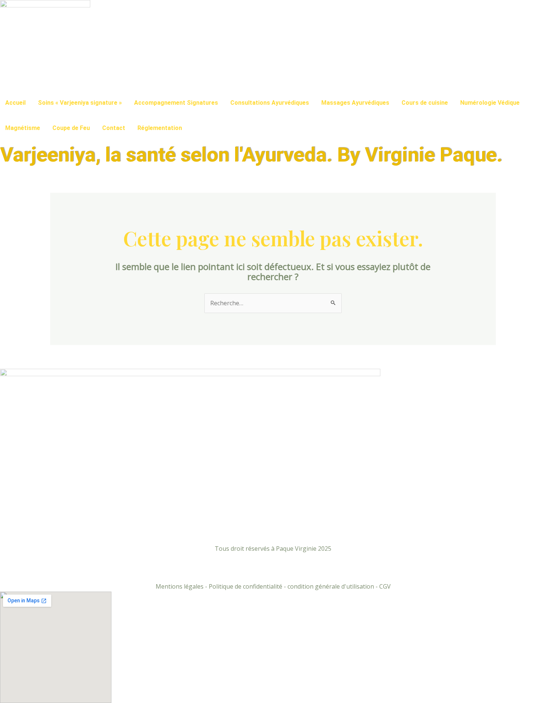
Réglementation (159, 127)
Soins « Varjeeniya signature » (80, 102)
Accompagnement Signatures (176, 102)
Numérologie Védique (490, 102)
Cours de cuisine (425, 102)
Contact (113, 127)
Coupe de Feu (71, 127)
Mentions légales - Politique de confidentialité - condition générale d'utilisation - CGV (273, 586)
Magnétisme (22, 127)
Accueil (15, 102)
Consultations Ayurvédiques (269, 102)
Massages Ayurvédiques (355, 102)
